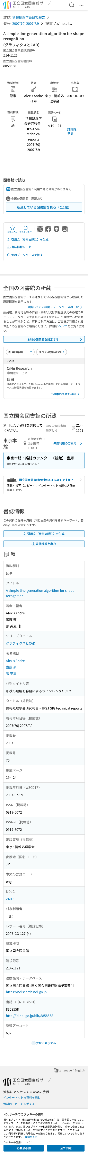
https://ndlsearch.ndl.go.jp (26, 991)
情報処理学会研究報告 (28, 17)
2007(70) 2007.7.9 (25, 23)
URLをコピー (25, 231)
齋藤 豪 (11, 666)
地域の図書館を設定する (43, 339)
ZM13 (10, 898)
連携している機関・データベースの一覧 (53, 307)
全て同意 (66, 1148)
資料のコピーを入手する (19, 1104)
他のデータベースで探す (27, 255)
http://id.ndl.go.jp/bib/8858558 (29, 1015)
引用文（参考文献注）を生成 (30, 239)
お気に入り (12, 231)
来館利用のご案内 (64, 443)
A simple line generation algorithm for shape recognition (40, 593)
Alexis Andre (15, 660)
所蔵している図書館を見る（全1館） (44, 207)
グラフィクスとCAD (20, 643)
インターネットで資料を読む (22, 1097)
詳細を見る (72, 131)
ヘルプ (62, 326)
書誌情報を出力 (21, 247)
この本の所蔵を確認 (63, 394)
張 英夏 (11, 673)
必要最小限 (24, 1148)
